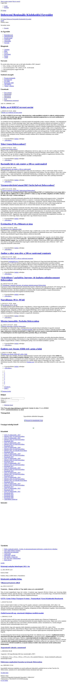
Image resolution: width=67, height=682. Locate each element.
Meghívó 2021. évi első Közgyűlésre (14, 455)
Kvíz (5, 99)
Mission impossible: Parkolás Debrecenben (20, 321)
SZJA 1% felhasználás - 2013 (12, 483)
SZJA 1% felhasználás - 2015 (12, 472)
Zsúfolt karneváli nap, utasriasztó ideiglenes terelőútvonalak (22, 613)
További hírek (4, 673)
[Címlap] (3, 10)
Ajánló (6, 57)
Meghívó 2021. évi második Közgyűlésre (15, 450)
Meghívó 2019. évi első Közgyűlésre (14, 465)
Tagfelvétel (7, 39)
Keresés (6, 28)
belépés (16, 138)
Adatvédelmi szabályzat (10, 499)
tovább (2, 563)
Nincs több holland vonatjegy (12, 550)
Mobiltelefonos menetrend (11, 100)
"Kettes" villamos (9, 86)
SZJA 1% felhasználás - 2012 (12, 488)
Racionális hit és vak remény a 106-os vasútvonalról (24, 164)
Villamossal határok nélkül (10, 583)
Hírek (5, 51)
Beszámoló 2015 (8, 476)
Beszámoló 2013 (8, 487)
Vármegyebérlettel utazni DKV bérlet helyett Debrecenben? (28, 185)
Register (6, 7)
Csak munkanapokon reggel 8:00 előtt (13, 69)
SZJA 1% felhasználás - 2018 (12, 458)
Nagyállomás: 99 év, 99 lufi (13, 300)
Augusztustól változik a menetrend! (13, 648)
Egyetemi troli (8, 79)
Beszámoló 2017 (8, 466)
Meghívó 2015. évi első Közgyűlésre (14, 485)
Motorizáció (7, 96)
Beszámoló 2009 (8, 496)
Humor (6, 56)
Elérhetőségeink (8, 36)
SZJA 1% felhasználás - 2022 (12, 438)
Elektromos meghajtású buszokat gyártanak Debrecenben (21, 662)
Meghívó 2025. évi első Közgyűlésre (14, 436)
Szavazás (6, 43)
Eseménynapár (8, 38)
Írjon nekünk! (8, 92)
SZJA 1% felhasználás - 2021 (12, 442)
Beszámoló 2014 (8, 482)
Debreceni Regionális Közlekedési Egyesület (27, 14)
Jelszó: (3, 400)
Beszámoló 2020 (8, 452)
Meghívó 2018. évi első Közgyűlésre (14, 469)
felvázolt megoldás (27, 329)
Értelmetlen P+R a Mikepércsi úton (17, 224)
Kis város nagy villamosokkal (12, 558)
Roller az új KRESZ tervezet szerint (17, 107)
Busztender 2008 (9, 83)
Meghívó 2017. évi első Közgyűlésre (14, 474)
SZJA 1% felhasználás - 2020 (12, 447)
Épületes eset (30, 362)
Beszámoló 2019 (8, 457)
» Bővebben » (8, 140)
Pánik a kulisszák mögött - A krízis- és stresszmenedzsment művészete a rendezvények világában (30, 549)
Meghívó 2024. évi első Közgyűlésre (14, 439)
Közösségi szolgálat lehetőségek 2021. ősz (15, 566)
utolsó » (6, 388)
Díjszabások (7, 97)
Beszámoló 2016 (8, 471)
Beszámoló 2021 (8, 446)
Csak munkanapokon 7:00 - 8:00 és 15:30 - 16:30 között (18, 67)
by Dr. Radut (4, 680)
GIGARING (7, 84)
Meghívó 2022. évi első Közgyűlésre (14, 449)
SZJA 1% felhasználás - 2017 (12, 463)
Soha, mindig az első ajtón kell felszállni (14, 66)
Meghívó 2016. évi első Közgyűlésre (14, 479)
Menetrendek (7, 94)
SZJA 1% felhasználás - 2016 (12, 468)
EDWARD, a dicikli (9, 555)
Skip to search (16, 1)
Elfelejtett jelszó (8, 405)
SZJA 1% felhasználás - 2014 (12, 477)
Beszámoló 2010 (8, 494)
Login (6, 6)
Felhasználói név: (6, 398)
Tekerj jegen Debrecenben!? (13, 144)
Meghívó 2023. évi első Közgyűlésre (14, 444)
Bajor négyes (7, 560)
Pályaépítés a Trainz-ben (11, 557)
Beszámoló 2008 (8, 498)
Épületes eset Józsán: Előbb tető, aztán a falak (21, 349)
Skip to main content (6, 1)
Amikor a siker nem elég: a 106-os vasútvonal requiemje (26, 253)
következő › (7, 387)
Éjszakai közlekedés (9, 78)
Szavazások (7, 54)
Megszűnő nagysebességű (11, 552)
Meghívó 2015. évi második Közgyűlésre (15, 480)
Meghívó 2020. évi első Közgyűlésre (14, 460)
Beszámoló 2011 (8, 493)
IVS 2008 (7, 81)
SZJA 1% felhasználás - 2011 (12, 491)
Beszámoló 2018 (8, 461)
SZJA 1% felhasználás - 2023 (12, 435)
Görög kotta (7, 553)
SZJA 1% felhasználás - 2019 (12, 453)
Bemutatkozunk (8, 35)
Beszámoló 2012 (8, 490)
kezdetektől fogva (13, 261)
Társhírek (6, 49)
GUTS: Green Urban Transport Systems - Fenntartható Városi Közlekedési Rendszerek (32, 598)
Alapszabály (7, 41)
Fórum (6, 52)
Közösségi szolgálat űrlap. (11, 579)
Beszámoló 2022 (8, 441)
